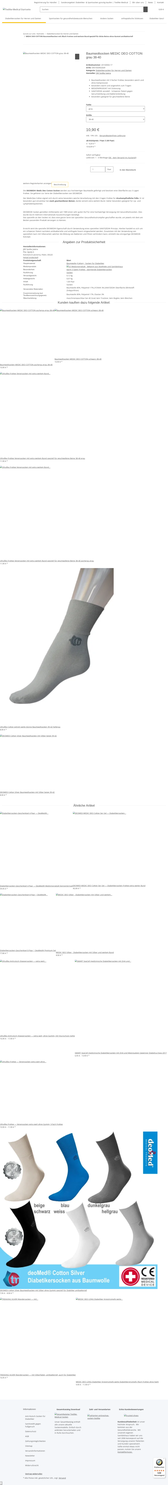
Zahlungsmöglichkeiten (35, 1441)
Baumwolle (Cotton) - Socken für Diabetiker (85, 263)
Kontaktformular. (125, 1452)
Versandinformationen (35, 1451)
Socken (70, 272)
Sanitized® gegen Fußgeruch (33, 1425)
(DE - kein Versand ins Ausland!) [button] (122, 157)
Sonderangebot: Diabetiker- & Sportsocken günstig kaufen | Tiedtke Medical (94, 2)
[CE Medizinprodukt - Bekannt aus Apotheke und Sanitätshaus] (95, 266)
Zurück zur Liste (29, 34)
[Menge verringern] (88, 169)
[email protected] (30, 257)
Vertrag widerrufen (33, 1474)
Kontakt (160, 2)
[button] (154, 9)
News (150, 2)
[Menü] (163, 1459)
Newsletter (30, 1455)
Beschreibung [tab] (60, 184)
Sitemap (28, 1446)
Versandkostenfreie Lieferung (112, 135)
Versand (62, 1478)
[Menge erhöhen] (107, 175)
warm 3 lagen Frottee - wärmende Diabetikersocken (89, 269)
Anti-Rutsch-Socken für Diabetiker (35, 1417)
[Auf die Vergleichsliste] (77, 56)
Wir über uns (138, 2)
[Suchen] (145, 9)
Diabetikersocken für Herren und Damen (114, 70)
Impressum (30, 1460)
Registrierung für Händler (45, 2)
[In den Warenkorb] (25, 50)
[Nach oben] (1, 1483)
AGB (27, 1436)
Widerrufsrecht (32, 1465)
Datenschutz (30, 1431)
